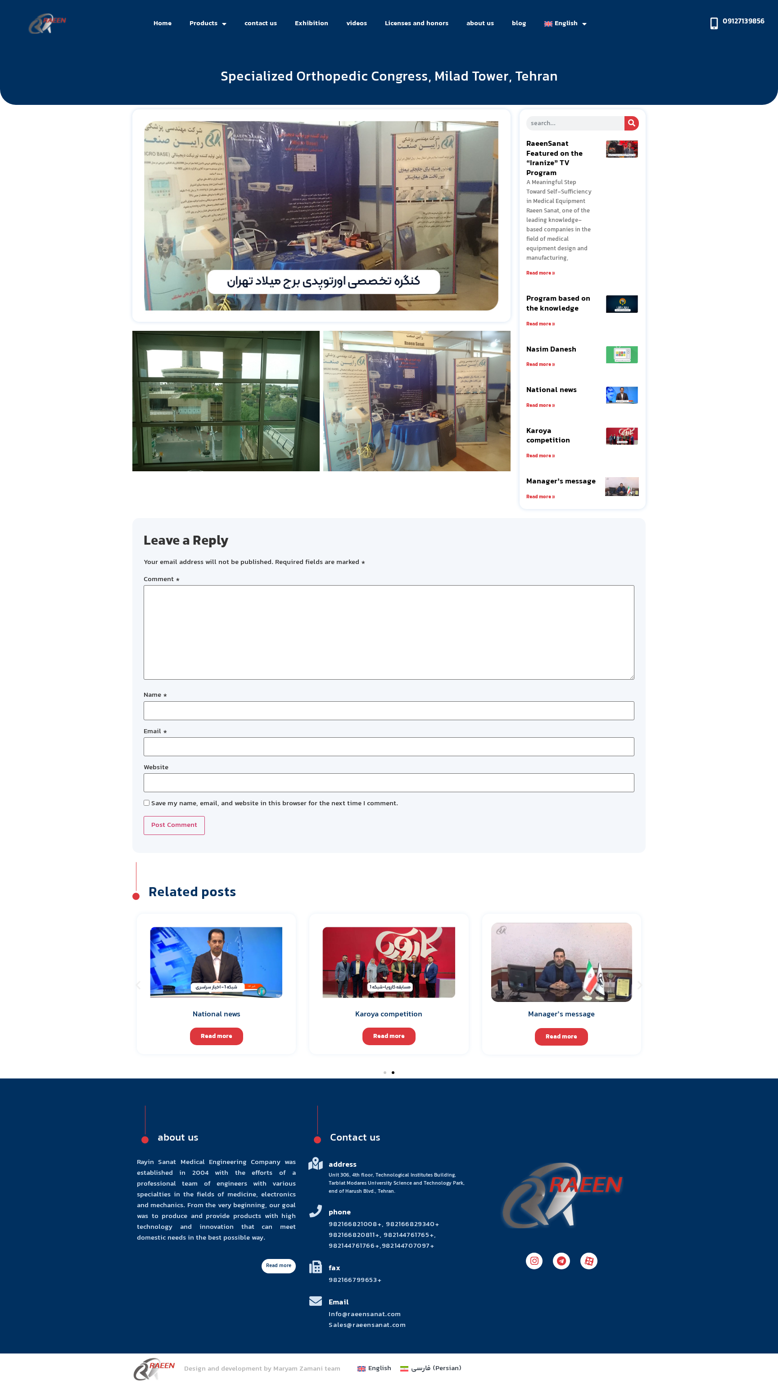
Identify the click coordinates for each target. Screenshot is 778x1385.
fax (334, 1268)
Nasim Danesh (551, 349)
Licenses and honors (416, 23)
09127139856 (743, 21)
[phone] (315, 1211)
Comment (162, 579)
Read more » (540, 273)
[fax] (315, 1267)
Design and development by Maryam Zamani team (262, 1369)
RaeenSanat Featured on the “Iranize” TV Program (554, 159)
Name (155, 695)
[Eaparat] (588, 1261)
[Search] (631, 123)
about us (480, 23)
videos (356, 23)
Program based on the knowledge (558, 304)
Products (203, 23)
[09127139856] (714, 23)
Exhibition (311, 23)
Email (155, 731)
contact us (260, 23)
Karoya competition (548, 436)
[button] (138, 984)
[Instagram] (534, 1261)
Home (163, 23)
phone (340, 1212)
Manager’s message (561, 481)
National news (551, 390)
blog (519, 23)
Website (156, 767)
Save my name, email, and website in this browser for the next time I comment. (274, 804)
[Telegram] (561, 1261)
